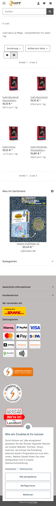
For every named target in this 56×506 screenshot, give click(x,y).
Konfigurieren (28, 485)
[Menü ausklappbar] (4, 2)
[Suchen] (50, 11)
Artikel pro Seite (36, 48)
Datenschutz (26, 468)
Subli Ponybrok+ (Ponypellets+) (38, 148)
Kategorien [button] (9, 261)
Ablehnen (28, 494)
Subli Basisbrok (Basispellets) (10, 99)
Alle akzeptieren (28, 476)
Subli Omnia (8, 146)
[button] (38, 3)
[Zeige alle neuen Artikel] (52, 191)
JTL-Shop (33, 502)
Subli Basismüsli (39, 97)
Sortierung (12, 48)
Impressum (10, 468)
